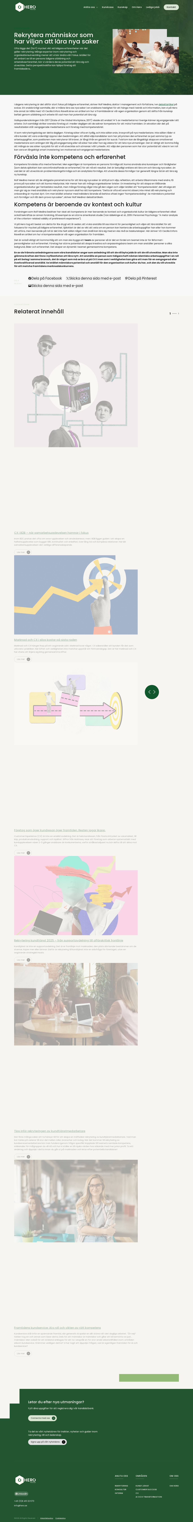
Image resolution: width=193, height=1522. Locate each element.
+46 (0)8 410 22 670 (24, 1501)
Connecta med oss (40, 1418)
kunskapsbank (22, 28)
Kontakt (171, 7)
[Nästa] (154, 692)
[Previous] (149, 692)
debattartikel (166, 104)
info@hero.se (20, 1505)
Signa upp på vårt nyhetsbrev (45, 1441)
